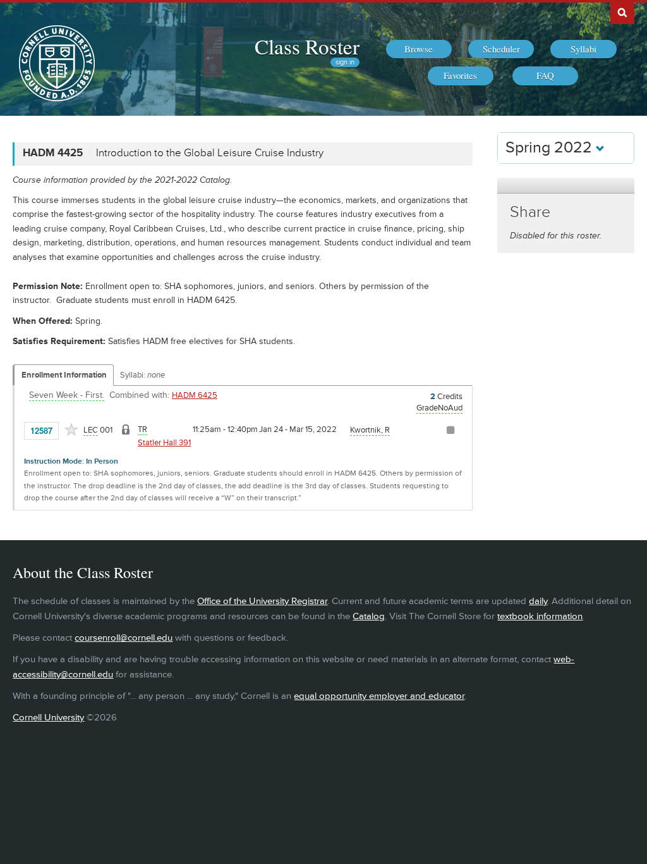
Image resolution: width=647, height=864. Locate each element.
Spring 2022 (550, 147)
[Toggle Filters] (565, 186)
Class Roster (307, 46)
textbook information (540, 616)
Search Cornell (622, 12)
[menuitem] (419, 49)
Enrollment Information (64, 375)
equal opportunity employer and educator (379, 696)
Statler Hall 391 (164, 443)
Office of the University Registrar (262, 601)
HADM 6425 (194, 395)
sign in (345, 62)
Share (530, 212)
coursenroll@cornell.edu (123, 638)
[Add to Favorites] (71, 429)
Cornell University (48, 718)
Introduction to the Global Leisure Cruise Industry (210, 153)
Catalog (369, 616)
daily (538, 601)
